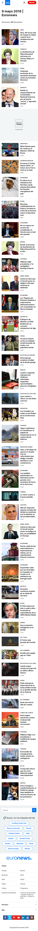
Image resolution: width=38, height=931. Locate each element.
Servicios (5, 905)
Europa (4, 870)
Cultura (22, 884)
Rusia (31, 843)
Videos (4, 888)
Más (3, 910)
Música (27, 848)
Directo (32, 2)
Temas (4, 866)
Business (5, 875)
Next (3, 879)
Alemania (19, 843)
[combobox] (19, 810)
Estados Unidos (14, 833)
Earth (22, 875)
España (11, 838)
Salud (22, 879)
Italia (28, 833)
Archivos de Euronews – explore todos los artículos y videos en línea (27, 895)
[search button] (34, 810)
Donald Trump (25, 838)
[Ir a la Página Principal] (7, 2)
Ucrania (7, 843)
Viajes (4, 884)
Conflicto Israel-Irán (19, 823)
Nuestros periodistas (9, 893)
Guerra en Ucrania (13, 828)
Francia (28, 828)
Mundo (22, 870)
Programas (24, 888)
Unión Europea (13, 848)
